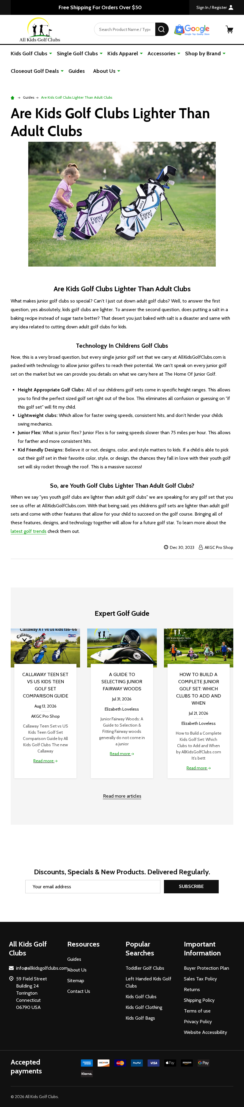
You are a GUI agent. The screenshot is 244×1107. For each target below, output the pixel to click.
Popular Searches (140, 948)
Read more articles (122, 796)
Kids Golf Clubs (29, 53)
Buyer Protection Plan (206, 968)
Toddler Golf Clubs (145, 968)
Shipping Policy (199, 1000)
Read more (43, 760)
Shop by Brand (203, 53)
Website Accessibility (205, 1032)
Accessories (162, 53)
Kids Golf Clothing (144, 1007)
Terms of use (197, 1011)
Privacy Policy (198, 1021)
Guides (76, 71)
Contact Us (78, 991)
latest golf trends (28, 531)
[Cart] (229, 29)
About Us (104, 71)
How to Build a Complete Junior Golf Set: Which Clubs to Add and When (198, 689)
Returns (192, 989)
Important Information (202, 948)
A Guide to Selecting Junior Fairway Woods (121, 682)
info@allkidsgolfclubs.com (42, 968)
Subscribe (191, 886)
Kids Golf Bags (140, 1018)
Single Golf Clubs (77, 53)
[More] (50, 53)
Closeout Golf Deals (35, 71)
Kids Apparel (122, 53)
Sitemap (75, 980)
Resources (83, 944)
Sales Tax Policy (200, 979)
